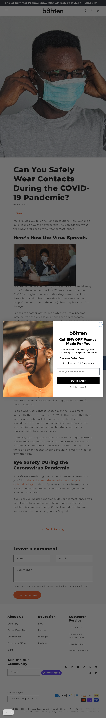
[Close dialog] (100, 324)
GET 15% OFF (78, 380)
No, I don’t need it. (78, 387)
